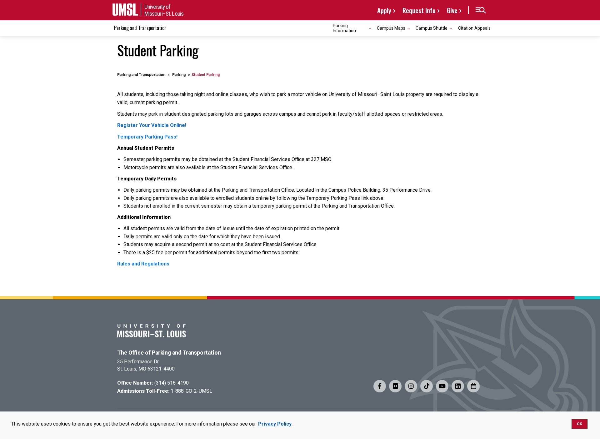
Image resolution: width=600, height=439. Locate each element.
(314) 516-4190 (171, 383)
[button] (480, 10)
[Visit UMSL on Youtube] (442, 386)
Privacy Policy (275, 424)
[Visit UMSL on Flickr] (395, 386)
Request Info (419, 10)
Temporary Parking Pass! (147, 137)
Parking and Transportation (140, 28)
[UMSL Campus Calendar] (473, 386)
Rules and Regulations (143, 264)
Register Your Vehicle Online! (151, 125)
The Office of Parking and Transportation (169, 353)
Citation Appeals (474, 28)
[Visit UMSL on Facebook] (379, 386)
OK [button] (579, 424)
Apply (384, 10)
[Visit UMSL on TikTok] (426, 386)
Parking (179, 75)
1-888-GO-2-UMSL (191, 391)
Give (452, 10)
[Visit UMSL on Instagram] (411, 386)
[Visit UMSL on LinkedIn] (458, 386)
